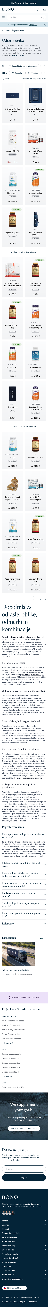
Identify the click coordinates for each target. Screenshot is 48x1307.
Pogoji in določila (8, 1297)
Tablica (34, 73)
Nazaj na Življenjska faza (14, 31)
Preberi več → (18, 55)
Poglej (33, 25)
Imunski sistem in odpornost (24, 66)
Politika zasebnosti (24, 1297)
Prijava (24, 1177)
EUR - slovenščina (13, 1288)
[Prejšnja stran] (36, 598)
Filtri (7, 79)
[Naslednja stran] (43, 598)
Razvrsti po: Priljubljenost (33, 79)
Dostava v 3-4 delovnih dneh (25, 252)
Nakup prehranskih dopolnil (23, 1128)
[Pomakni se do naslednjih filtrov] (44, 66)
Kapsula (18, 73)
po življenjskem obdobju (32, 675)
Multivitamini (7, 728)
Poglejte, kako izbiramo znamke (28, 778)
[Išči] (42, 17)
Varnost (37, 1297)
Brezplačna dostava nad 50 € (25, 3)
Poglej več (8, 1043)
